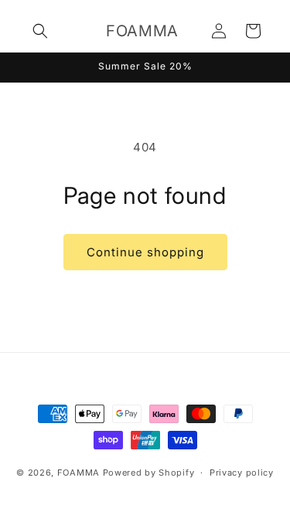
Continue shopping (145, 252)
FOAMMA (78, 472)
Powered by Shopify (149, 472)
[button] (40, 31)
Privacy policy (242, 472)
